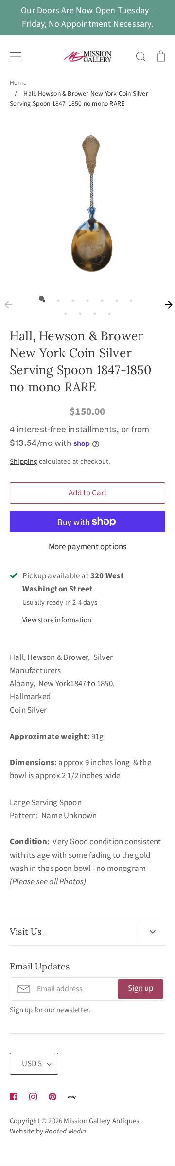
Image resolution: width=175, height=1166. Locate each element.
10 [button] (92, 311)
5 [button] (99, 298)
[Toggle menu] (15, 56)
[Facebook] (13, 1096)
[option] (87, 201)
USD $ (32, 1063)
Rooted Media (65, 1131)
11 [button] (107, 311)
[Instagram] (33, 1096)
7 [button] (128, 298)
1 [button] (41, 298)
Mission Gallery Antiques (101, 1121)
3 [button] (70, 298)
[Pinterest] (52, 1096)
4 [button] (85, 298)
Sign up (140, 988)
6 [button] (114, 298)
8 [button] (63, 311)
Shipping (23, 462)
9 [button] (77, 311)
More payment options (88, 547)
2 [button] (55, 298)
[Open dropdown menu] (152, 931)
